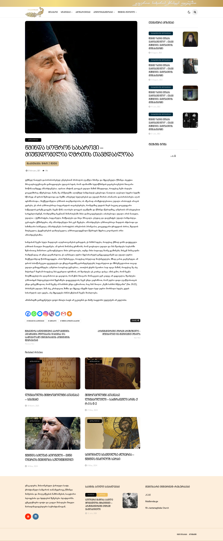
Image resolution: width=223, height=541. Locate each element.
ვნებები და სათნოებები (36, 321)
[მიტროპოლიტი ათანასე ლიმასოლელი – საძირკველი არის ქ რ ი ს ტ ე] (112, 373)
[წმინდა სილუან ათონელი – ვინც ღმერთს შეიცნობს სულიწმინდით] (52, 433)
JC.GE (148, 495)
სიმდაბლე (52, 321)
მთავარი (53, 12)
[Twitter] (57, 311)
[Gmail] (63, 311)
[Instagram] (45, 311)
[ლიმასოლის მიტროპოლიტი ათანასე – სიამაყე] (52, 373)
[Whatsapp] (34, 311)
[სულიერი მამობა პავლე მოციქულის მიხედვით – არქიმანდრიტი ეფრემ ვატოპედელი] (130, 500)
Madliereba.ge (151, 501)
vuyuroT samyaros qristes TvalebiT (166, 3)
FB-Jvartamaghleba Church (157, 508)
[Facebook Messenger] (39, 311)
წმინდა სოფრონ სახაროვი (70, 321)
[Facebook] (28, 311)
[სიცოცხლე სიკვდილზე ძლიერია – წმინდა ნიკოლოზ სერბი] (112, 433)
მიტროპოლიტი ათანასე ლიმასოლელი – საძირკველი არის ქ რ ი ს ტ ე (111, 399)
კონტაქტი (192, 534)
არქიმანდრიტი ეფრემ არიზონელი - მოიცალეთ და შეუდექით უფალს (119, 334)
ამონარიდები (83, 12)
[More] (69, 311)
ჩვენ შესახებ (182, 534)
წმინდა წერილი (126, 12)
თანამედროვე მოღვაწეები (161, 33)
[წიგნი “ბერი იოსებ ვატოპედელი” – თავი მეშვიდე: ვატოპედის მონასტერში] (190, 39)
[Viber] (51, 311)
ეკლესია (102, 495)
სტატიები (66, 12)
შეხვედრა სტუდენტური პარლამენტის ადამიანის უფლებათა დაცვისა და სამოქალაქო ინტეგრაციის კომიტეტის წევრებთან (47, 337)
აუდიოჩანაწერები (103, 12)
